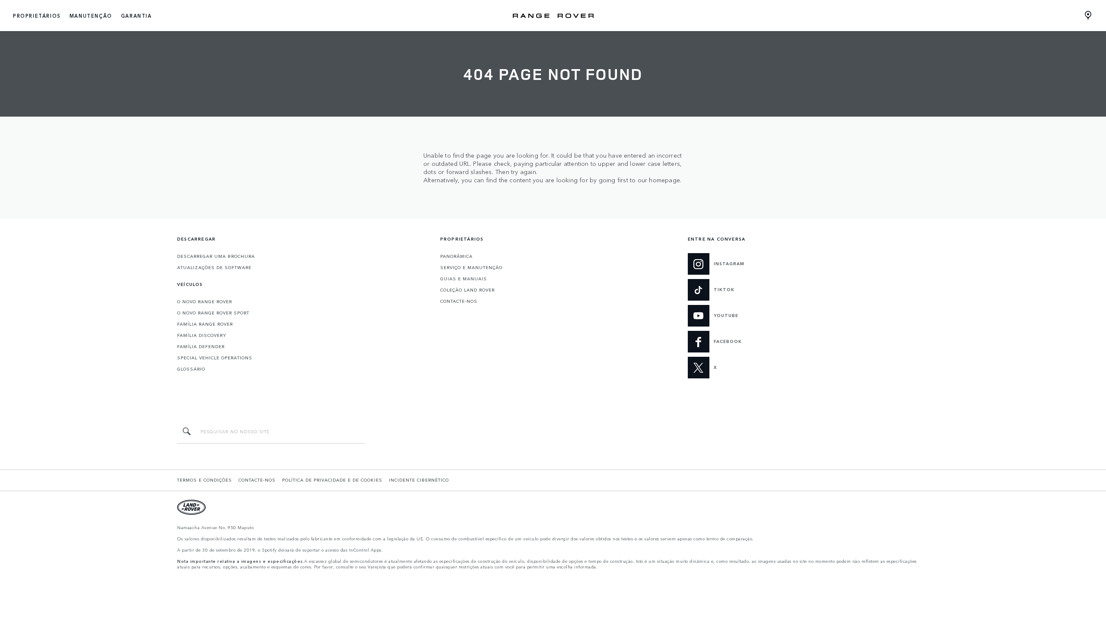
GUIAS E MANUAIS (463, 279)
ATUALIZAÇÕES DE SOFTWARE (214, 267)
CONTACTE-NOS (458, 301)
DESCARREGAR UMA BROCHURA (216, 256)
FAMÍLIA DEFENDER (201, 346)
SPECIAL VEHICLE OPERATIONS (214, 358)
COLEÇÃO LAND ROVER (467, 290)
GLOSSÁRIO (191, 369)
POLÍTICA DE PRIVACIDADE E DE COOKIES (332, 480)
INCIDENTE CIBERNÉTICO (419, 480)
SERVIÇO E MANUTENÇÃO (471, 267)
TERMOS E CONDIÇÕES (204, 480)
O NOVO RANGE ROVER (204, 301)
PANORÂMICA (456, 256)
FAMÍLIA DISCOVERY (201, 335)
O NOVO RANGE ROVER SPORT (213, 313)
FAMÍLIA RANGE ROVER (205, 324)
